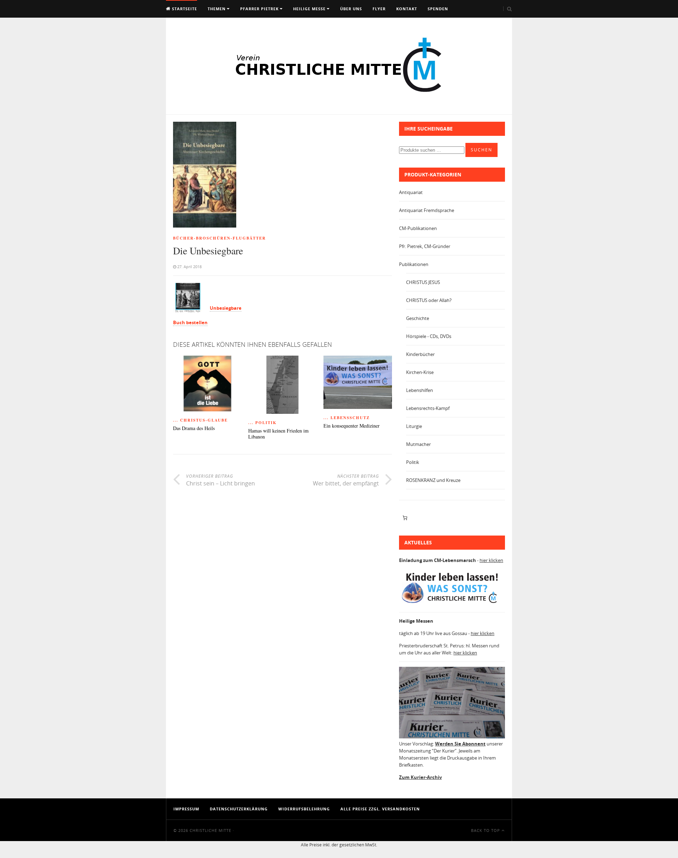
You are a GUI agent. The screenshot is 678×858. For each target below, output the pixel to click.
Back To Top (486, 830)
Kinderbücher (420, 354)
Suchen (481, 150)
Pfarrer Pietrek (259, 8)
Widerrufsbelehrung (304, 808)
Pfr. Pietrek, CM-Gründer (424, 246)
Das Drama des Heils (194, 428)
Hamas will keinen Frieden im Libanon (278, 434)
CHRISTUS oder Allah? (429, 300)
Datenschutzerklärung (239, 808)
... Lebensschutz (346, 418)
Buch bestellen (190, 322)
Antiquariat (411, 192)
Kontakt (406, 8)
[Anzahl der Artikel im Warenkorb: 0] (405, 518)
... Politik (262, 422)
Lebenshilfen (419, 390)
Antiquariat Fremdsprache (426, 210)
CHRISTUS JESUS (423, 282)
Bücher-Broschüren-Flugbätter (219, 238)
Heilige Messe (309, 8)
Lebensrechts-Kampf (428, 408)
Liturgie (414, 426)
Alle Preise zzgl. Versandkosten (380, 808)
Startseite (184, 8)
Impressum (186, 808)
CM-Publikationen (418, 228)
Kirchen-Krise (420, 372)
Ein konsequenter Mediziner (351, 426)
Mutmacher (418, 444)
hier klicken (491, 560)
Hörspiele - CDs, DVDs (428, 336)
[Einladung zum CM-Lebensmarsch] (452, 603)
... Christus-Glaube (200, 420)
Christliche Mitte (210, 830)
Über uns (351, 8)
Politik (412, 462)
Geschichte (417, 318)
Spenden (438, 8)
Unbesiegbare (226, 308)
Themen (217, 8)
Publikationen (413, 264)
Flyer (379, 8)
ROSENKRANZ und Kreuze (433, 480)
